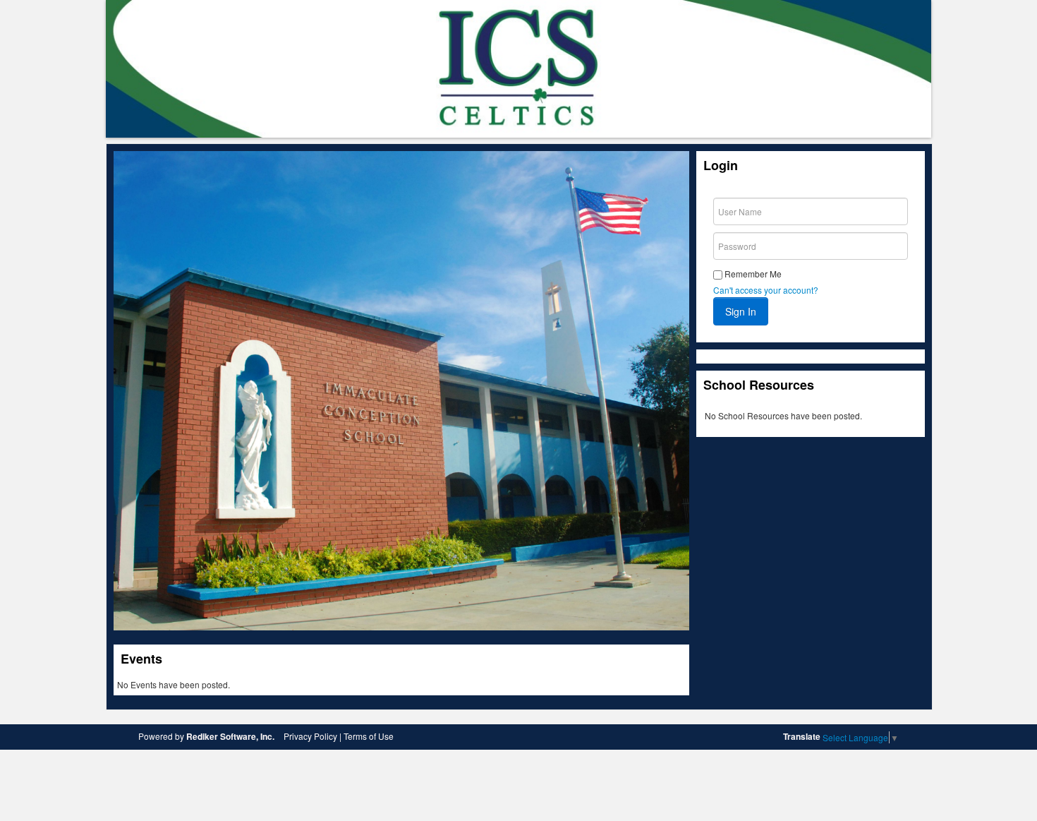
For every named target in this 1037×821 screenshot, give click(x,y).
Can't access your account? (765, 290)
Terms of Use (369, 736)
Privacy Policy (310, 736)
